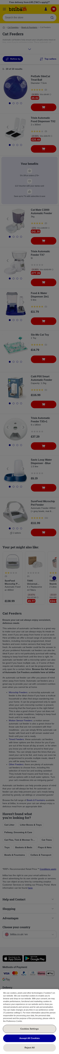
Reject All (30, 1047)
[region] (29, 1021)
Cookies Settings (29, 1028)
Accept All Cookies (29, 1038)
